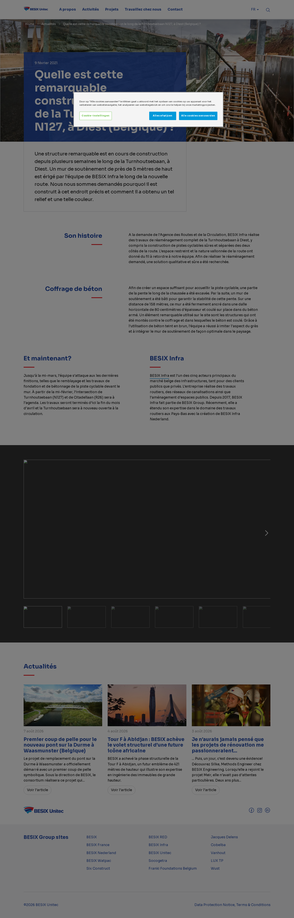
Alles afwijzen (162, 115)
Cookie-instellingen (96, 115)
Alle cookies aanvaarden (198, 115)
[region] (148, 109)
